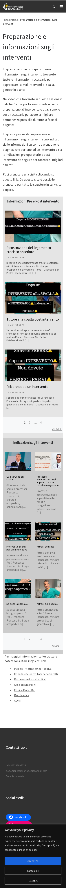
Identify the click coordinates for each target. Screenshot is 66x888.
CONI (17, 700)
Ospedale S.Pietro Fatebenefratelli (36, 674)
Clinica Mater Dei (24, 690)
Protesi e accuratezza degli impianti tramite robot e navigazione (48, 481)
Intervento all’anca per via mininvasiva (16, 548)
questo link (10, 179)
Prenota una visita (15, 776)
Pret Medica (21, 695)
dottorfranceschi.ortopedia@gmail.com (26, 770)
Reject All (33, 880)
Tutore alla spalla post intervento (32, 319)
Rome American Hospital (30, 679)
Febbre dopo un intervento (27, 386)
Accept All (32, 861)
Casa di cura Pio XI (25, 684)
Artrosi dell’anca (45, 546)
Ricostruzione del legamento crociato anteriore (28, 249)
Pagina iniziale (10, 19)
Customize (33, 870)
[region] (33, 856)
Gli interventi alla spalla (15, 478)
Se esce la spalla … (17, 603)
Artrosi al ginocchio (47, 603)
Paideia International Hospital (33, 668)
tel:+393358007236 (16, 765)
